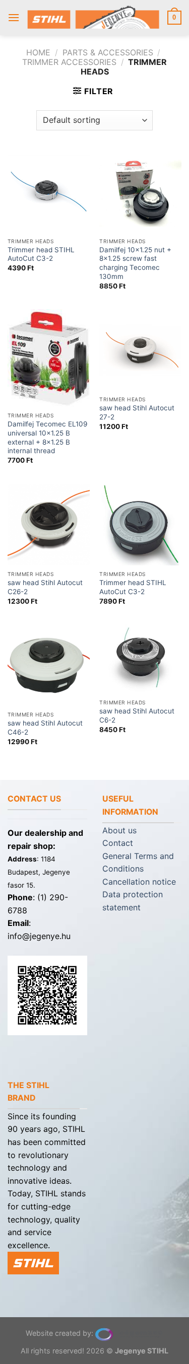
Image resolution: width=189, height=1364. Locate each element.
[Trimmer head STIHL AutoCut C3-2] (49, 192)
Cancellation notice (139, 882)
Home (38, 52)
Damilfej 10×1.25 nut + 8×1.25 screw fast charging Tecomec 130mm (135, 263)
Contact (117, 843)
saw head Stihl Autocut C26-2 (45, 587)
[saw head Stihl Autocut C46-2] (49, 665)
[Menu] (14, 17)
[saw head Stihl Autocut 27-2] (140, 350)
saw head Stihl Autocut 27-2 (136, 412)
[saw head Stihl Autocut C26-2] (49, 525)
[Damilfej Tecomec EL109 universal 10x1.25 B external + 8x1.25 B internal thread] (49, 358)
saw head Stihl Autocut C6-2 (136, 715)
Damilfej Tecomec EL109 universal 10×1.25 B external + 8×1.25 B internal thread (47, 437)
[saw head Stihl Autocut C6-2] (140, 659)
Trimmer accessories (69, 62)
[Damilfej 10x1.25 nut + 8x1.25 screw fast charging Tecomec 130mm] (140, 192)
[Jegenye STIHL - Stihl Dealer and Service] (93, 18)
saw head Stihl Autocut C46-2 (45, 727)
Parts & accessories (107, 52)
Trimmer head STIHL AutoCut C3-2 (41, 254)
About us (119, 830)
